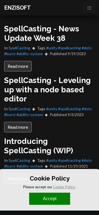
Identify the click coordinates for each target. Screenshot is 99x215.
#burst (10, 53)
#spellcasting (69, 47)
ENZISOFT (17, 7)
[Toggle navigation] (89, 7)
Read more (18, 66)
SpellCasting (19, 47)
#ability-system (29, 53)
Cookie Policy (64, 187)
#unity (51, 47)
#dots (87, 47)
